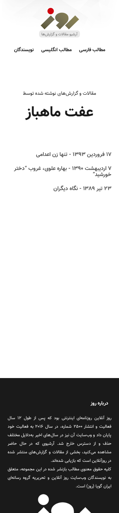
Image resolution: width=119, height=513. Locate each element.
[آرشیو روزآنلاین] (59, 37)
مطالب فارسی (92, 50)
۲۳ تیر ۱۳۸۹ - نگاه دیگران (82, 189)
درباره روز (99, 403)
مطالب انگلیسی (56, 50)
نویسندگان (24, 50)
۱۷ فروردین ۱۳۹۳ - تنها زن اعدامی (73, 154)
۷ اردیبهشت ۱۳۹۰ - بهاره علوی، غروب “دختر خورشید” (62, 172)
